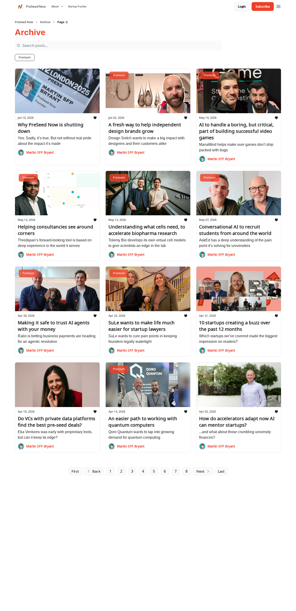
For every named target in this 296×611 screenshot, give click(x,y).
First (75, 471)
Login (242, 6)
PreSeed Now (24, 22)
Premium (25, 57)
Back (96, 471)
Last (221, 471)
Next (200, 471)
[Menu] (278, 5)
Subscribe (263, 6)
